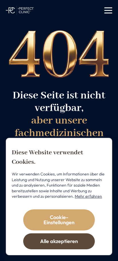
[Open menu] (108, 10)
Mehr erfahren (88, 196)
